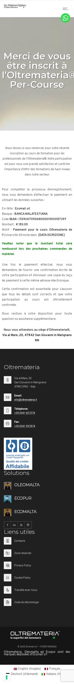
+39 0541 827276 (24, 412)
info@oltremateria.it (25, 399)
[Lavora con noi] (37, 592)
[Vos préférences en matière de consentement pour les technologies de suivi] (6, 677)
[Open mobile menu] (66, 8)
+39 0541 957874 (24, 426)
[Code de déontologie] (37, 602)
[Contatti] (37, 543)
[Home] (15, 7)
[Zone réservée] (37, 555)
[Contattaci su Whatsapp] (65, 22)
